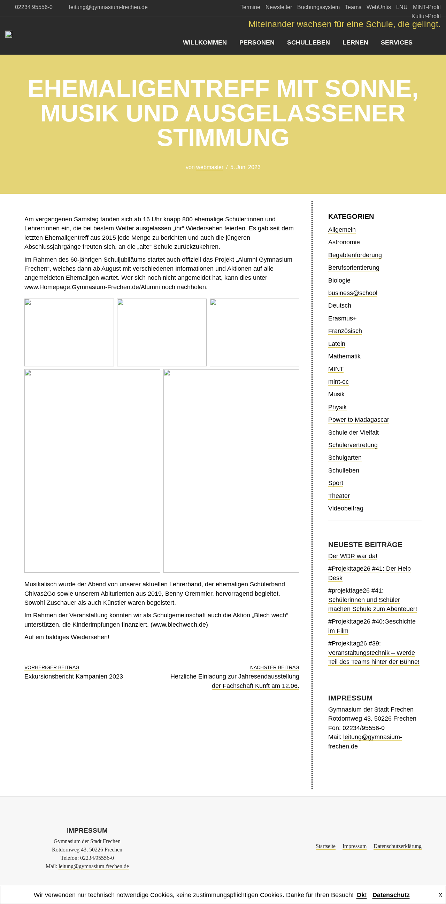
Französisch (345, 330)
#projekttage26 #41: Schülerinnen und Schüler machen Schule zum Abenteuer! (372, 599)
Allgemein (342, 229)
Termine (250, 7)
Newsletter (279, 7)
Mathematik (344, 356)
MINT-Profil (427, 7)
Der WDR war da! (352, 556)
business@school (352, 293)
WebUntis (379, 7)
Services (397, 42)
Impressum (355, 846)
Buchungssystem (318, 7)
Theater (339, 495)
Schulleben (308, 42)
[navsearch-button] (435, 42)
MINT (336, 368)
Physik (337, 407)
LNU (402, 7)
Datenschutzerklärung (398, 846)
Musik (336, 394)
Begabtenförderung (355, 255)
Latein (336, 343)
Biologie (339, 280)
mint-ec (338, 381)
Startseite (326, 846)
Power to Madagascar (358, 419)
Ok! (361, 894)
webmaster (209, 167)
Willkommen (205, 42)
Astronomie (344, 242)
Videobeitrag (345, 508)
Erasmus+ (342, 318)
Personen (257, 42)
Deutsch (339, 305)
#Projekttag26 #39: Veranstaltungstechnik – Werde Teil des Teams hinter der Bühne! (374, 652)
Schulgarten (345, 457)
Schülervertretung (353, 445)
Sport (335, 482)
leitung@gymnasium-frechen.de (94, 866)
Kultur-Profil (426, 16)
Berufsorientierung (353, 267)
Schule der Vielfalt (353, 432)
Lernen (355, 42)
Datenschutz (391, 894)
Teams (353, 7)
